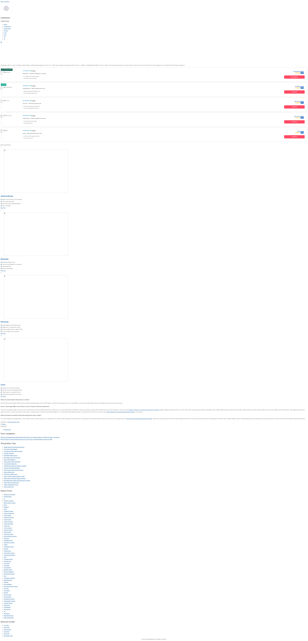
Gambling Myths (8, 541)
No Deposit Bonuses (9, 574)
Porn (5, 35)
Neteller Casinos (8, 570)
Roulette (6, 582)
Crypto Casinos (8, 528)
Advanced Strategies (9, 495)
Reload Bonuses (8, 580)
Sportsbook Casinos (9, 599)
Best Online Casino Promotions (12, 458)
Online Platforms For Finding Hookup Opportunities (120, 412)
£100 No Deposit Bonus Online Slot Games (15, 466)
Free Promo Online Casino (10, 474)
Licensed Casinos (8, 559)
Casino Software (8, 522)
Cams (5, 33)
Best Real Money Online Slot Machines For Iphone (17, 481)
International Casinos (9, 555)
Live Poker (6, 566)
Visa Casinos (7, 609)
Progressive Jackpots (9, 578)
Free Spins (6, 538)
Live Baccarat (7, 561)
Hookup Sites (7, 27)
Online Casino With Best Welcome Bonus (15, 479)
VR (4, 37)
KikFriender (5, 322)
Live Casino (7, 564)
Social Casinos (7, 597)
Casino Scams (7, 520)
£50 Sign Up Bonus (9, 453)
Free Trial (3, 208)
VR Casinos (7, 614)
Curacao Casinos (8, 530)
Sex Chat (6, 589)
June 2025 (6, 632)
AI (4, 39)
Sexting (6, 31)
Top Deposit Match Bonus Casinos (13, 451)
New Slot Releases (9, 572)
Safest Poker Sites (9, 487)
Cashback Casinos (8, 511)
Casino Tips (7, 526)
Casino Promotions (9, 518)
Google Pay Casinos (9, 543)
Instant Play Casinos (9, 553)
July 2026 (6, 625)
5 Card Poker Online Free (10, 464)
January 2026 (7, 630)
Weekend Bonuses (9, 616)
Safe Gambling (8, 584)
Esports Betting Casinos (10, 536)
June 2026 (6, 628)
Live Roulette (7, 568)
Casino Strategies (8, 524)
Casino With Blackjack (9, 460)
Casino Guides (7, 515)
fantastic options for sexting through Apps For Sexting (144, 410)
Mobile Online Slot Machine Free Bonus (14, 447)
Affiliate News (8, 497)
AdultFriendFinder (7, 196)
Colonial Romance (5, 18)
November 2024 (8, 636)
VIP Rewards (7, 607)
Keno (5, 557)
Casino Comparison (9, 513)
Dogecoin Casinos (8, 534)
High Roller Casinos (9, 547)
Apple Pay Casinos (9, 501)
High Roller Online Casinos (10, 456)
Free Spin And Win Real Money (12, 468)
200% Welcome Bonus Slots (11, 483)
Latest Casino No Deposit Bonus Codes (14, 476)
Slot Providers (7, 595)
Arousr (3, 385)
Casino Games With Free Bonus (12, 462)
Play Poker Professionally (10, 449)
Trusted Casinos (8, 603)
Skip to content (5, 2)
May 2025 (6, 634)
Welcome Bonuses (9, 618)
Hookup (6, 549)
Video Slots (7, 605)
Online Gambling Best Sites (11, 485)
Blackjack (6, 507)
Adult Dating (7, 29)
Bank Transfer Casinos (10, 503)
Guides (5, 545)
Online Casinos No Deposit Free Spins (13, 470)
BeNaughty (4, 259)
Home (5, 25)
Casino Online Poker (9, 472)
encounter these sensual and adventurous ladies (139, 419)
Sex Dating (7, 591)
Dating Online (7, 532)
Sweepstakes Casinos (9, 601)
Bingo (5, 505)
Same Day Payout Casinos (11, 586)
